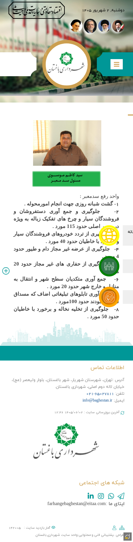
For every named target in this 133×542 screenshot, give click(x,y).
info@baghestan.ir (97, 400)
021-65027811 (100, 393)
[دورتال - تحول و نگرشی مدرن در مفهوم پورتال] (126, 535)
